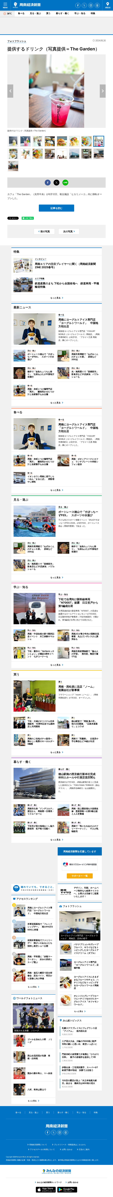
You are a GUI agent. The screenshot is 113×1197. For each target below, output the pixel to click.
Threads (97, 5)
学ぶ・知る (79, 13)
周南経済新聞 (26, 5)
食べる (21, 13)
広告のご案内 (84, 1149)
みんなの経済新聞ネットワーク (56, 1171)
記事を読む (56, 208)
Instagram (90, 5)
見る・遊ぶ (35, 13)
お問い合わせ (67, 1149)
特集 (93, 13)
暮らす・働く (62, 13)
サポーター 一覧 (80, 876)
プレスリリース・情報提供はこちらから (70, 1144)
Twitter (84, 5)
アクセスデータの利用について (42, 1149)
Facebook (77, 5)
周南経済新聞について (38, 1144)
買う (48, 13)
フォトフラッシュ (16, 41)
